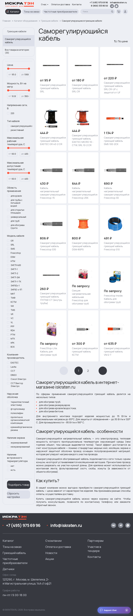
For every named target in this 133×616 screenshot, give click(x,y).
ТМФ (13, 297)
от (10, 74)
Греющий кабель (14, 553)
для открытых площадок (17, 211)
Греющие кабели (49, 20)
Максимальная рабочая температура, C (16, 141)
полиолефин (17, 413)
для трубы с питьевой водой (16, 203)
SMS (13, 248)
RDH (13, 330)
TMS (13, 310)
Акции (49, 559)
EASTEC (15, 362)
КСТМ (13, 302)
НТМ (13, 261)
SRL (12, 244)
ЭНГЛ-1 (14, 269)
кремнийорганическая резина (20, 428)
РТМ (13, 334)
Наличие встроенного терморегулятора (17, 458)
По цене (123, 41)
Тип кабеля (13, 121)
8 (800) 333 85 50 (99, 5)
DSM (13, 257)
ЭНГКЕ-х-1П (16, 289)
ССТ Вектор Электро (17, 385)
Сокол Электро (18, 379)
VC (12, 318)
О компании (53, 541)
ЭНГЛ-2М (15, 277)
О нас (43, 4)
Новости (51, 553)
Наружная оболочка (12, 395)
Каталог (14, 11)
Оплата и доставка (60, 4)
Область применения (14, 189)
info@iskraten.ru (118, 2)
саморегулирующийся (20, 126)
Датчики (8, 569)
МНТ (13, 293)
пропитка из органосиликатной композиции (20, 420)
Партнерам (96, 541)
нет (12, 466)
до (22, 74)
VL (12, 322)
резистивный (17, 130)
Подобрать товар (18, 484)
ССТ (13, 370)
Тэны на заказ (31, 11)
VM (12, 306)
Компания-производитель (15, 356)
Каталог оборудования (25, 20)
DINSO (14, 375)
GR (12, 240)
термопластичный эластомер (20, 403)
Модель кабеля (15, 235)
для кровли (16, 195)
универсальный (18, 216)
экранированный (19, 442)
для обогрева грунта (17, 226)
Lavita (13, 366)
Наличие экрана (16, 437)
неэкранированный (20, 446)
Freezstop (16, 252)
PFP (12, 326)
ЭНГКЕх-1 (15, 285)
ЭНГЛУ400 (16, 265)
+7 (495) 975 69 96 (99, 2)
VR (12, 314)
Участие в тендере (94, 549)
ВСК (13, 346)
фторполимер (18, 409)
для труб (15, 221)
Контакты (76, 4)
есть (13, 470)
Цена (10, 64)
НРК (12, 342)
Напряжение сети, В (17, 107)
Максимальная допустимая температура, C (16, 166)
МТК (13, 338)
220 (12, 113)
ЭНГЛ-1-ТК (16, 281)
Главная (7, 20)
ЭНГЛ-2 (14, 273)
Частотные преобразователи (60, 11)
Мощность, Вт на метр (16, 85)
